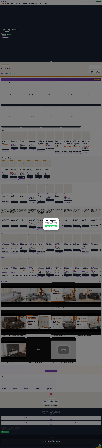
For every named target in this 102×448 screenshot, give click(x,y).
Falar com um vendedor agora (51, 226)
